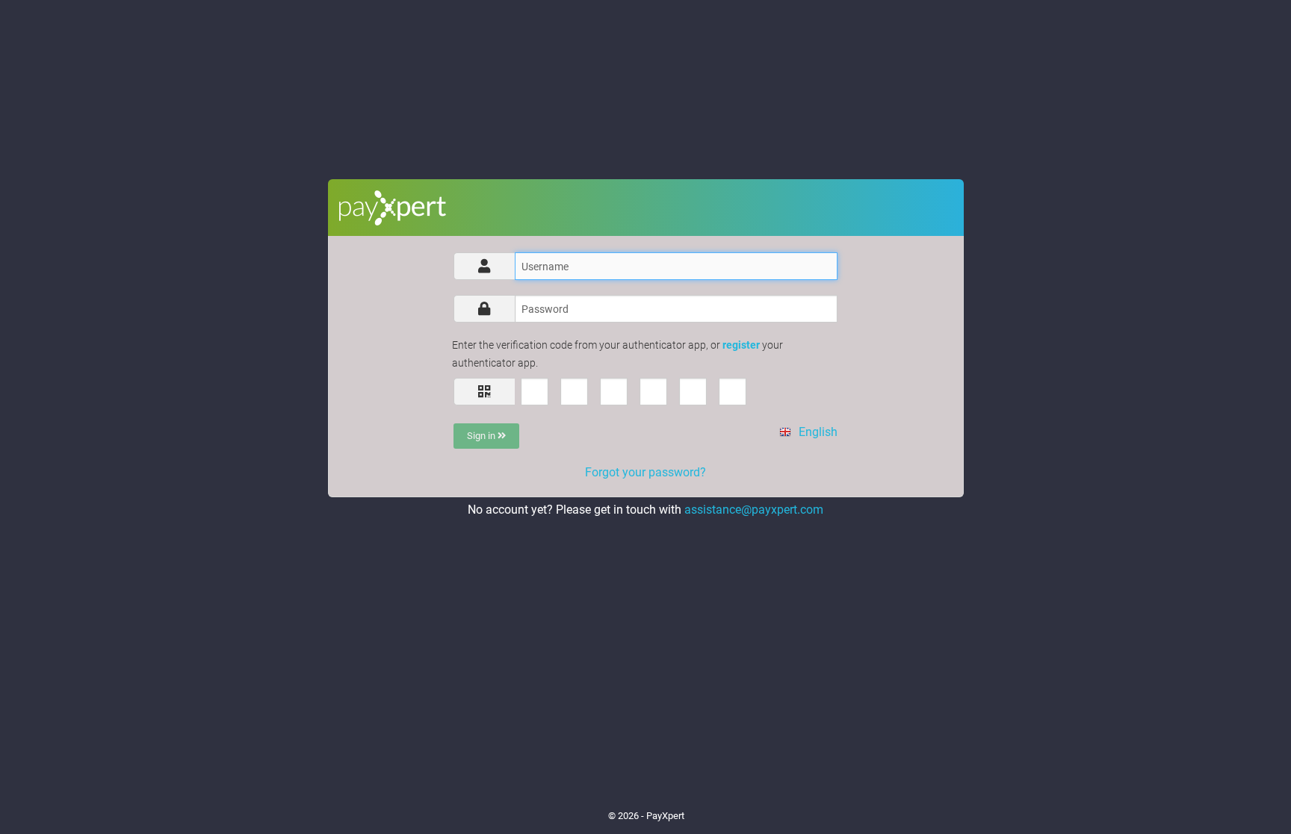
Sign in (482, 435)
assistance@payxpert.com (753, 509)
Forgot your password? (645, 472)
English (816, 432)
